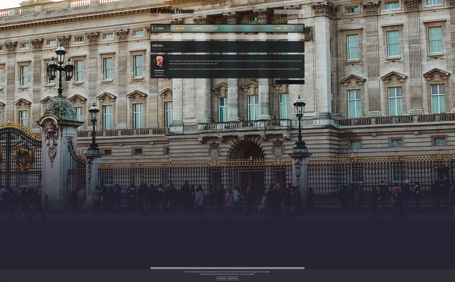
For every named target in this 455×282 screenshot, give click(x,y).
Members (199, 28)
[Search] (300, 28)
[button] (168, 28)
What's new (180, 28)
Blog (215, 28)
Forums (161, 28)
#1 (302, 57)
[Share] (298, 57)
